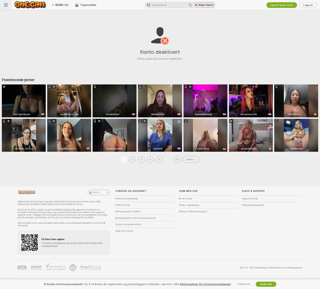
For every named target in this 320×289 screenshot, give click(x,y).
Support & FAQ (250, 198)
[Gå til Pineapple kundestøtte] (73, 267)
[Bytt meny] (6, 5)
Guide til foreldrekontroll (128, 224)
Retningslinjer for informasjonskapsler (135, 218)
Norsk (96, 192)
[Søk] (190, 5)
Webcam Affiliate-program (193, 211)
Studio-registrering (189, 205)
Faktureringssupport (253, 205)
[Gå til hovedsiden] (30, 5)
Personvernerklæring (126, 198)
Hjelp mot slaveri (124, 231)
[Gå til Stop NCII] (91, 268)
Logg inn (308, 5)
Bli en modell (185, 198)
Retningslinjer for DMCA (128, 211)
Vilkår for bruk (122, 205)
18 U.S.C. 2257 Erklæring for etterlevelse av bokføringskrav (271, 267)
